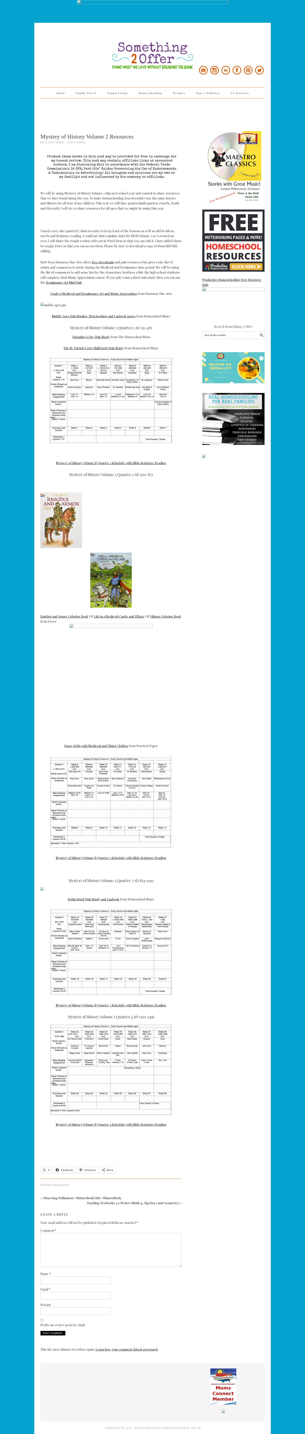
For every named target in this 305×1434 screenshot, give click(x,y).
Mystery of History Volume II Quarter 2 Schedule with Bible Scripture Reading (111, 858)
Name (45, 1274)
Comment (48, 1231)
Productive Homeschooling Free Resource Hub (231, 282)
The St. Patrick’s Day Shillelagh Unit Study (93, 348)
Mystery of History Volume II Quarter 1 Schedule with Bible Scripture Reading (111, 463)
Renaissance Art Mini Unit (64, 282)
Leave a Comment (77, 142)
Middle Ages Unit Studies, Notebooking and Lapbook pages (93, 316)
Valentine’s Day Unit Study (91, 337)
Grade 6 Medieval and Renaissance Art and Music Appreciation (93, 294)
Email (45, 1289)
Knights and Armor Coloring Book (64, 616)
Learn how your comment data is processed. (127, 1349)
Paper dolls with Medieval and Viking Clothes (96, 746)
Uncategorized (61, 1184)
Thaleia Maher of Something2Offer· (162, 1427)
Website (45, 1305)
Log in (196, 1427)
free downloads (103, 262)
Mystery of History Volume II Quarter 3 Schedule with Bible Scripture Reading (111, 1005)
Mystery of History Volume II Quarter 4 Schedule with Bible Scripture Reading (111, 1124)
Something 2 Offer (77, 44)
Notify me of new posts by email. (62, 1325)
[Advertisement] (152, 112)
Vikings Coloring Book (165, 616)
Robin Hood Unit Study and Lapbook (93, 899)
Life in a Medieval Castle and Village (119, 616)
